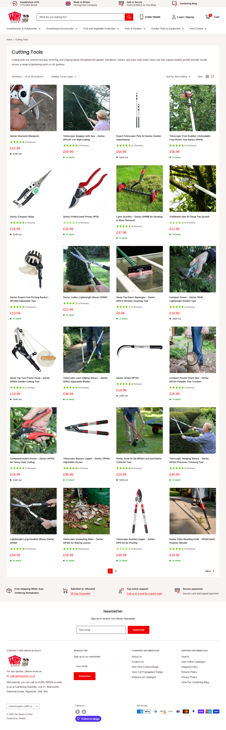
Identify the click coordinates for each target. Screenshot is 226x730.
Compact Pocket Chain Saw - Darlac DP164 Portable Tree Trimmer (189, 380)
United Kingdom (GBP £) (20, 706)
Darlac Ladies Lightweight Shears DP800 (85, 297)
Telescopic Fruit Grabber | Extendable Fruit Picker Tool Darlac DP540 (189, 138)
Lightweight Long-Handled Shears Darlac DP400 (32, 541)
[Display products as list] (212, 76)
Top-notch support (137, 588)
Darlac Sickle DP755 (127, 378)
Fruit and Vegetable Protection (99, 28)
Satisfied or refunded (83, 588)
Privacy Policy (189, 677)
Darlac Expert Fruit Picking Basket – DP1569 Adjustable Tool (29, 299)
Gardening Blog (188, 3)
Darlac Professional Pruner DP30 (81, 216)
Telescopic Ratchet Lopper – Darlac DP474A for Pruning (135, 541)
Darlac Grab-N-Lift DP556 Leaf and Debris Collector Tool (138, 460)
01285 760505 (152, 17)
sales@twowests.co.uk (22, 675)
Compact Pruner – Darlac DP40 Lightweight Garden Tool (186, 299)
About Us (137, 656)
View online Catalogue (193, 661)
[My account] (174, 17)
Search (185, 656)
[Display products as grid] (207, 76)
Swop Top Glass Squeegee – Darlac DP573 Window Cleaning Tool (135, 299)
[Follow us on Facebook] (77, 712)
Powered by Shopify (16, 718)
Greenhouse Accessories (60, 28)
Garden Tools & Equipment (165, 28)
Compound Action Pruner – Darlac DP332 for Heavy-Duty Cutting (32, 460)
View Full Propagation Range (147, 672)
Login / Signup (185, 17)
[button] (33, 143)
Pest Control (196, 28)
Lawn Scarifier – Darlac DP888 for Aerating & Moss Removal (139, 218)
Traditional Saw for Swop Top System (189, 216)
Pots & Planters (133, 28)
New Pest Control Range (145, 666)
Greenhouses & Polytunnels (22, 28)
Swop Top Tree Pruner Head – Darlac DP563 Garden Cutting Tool (30, 380)
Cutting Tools (22, 39)
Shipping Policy (189, 666)
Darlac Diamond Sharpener (24, 136)
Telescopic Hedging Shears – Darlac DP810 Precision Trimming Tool (189, 460)
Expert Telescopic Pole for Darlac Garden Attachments (138, 138)
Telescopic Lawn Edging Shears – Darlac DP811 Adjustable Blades (85, 380)
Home (9, 39)
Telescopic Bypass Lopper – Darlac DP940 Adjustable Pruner (86, 460)
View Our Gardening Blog (195, 682)
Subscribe (138, 629)
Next (208, 571)
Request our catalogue (144, 677)
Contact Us (138, 661)
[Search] (129, 17)
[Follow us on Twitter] (84, 712)
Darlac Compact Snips (22, 216)
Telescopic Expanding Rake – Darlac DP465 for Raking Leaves (83, 541)
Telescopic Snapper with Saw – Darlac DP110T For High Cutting (84, 138)
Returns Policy (189, 672)
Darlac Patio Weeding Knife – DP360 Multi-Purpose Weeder (192, 541)
